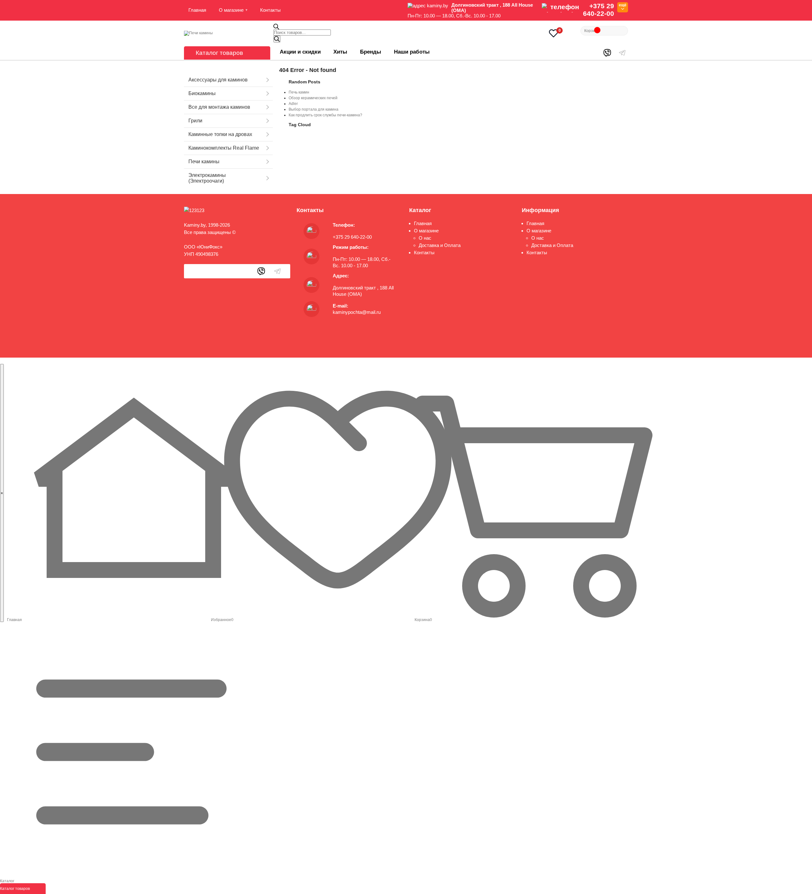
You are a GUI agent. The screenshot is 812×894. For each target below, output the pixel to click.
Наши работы (412, 52)
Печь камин (299, 92)
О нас (425, 238)
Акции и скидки (300, 52)
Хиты (340, 52)
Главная (197, 10)
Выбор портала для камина (313, 109)
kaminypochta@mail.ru (357, 312)
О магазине (231, 10)
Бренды (370, 52)
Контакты (270, 10)
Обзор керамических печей (313, 98)
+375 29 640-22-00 (598, 9)
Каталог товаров (219, 52)
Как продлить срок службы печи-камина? (325, 115)
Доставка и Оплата (440, 245)
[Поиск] (276, 39)
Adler (293, 103)
